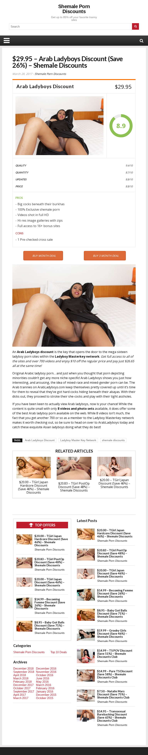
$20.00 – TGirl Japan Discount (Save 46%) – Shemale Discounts (114, 483)
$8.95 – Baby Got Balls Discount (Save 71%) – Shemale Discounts (49, 625)
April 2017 (19, 694)
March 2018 (20, 678)
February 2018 (22, 681)
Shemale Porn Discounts (74, 8)
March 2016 (43, 685)
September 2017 (23, 691)
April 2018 (19, 675)
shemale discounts (113, 440)
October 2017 (21, 688)
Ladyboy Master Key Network (78, 440)
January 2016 (44, 691)
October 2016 (44, 675)
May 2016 (42, 681)
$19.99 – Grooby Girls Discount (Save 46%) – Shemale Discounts (112, 633)
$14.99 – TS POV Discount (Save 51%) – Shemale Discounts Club (114, 653)
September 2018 (23, 671)
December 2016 (46, 668)
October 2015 (44, 698)
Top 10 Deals (58, 652)
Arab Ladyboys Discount (40, 440)
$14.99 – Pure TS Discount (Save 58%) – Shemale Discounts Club (115, 674)
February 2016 (45, 688)
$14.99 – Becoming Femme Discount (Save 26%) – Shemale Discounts (49, 603)
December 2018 (23, 668)
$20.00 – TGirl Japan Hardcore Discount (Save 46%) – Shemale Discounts (33, 487)
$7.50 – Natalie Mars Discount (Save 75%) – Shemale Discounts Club (113, 694)
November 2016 (46, 671)
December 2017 (23, 685)
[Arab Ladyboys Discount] (59, 125)
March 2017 (20, 698)
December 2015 (46, 694)
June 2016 (42, 678)
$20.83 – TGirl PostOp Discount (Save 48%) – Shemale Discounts (74, 486)
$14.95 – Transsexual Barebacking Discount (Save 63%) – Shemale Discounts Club (112, 715)
